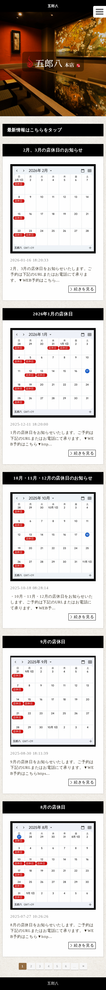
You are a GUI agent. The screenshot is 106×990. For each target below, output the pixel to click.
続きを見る (84, 289)
